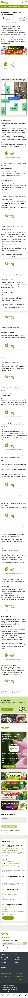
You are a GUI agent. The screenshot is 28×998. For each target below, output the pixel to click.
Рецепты (3, 962)
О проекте (17, 965)
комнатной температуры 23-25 (13, 761)
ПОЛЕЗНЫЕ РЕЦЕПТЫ (20, 979)
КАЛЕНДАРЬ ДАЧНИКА (6, 6)
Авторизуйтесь (5, 830)
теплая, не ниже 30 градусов (13, 763)
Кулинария (12, 865)
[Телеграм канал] (2, 937)
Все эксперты (7, 918)
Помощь (3, 965)
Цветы (21, 848)
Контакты (3, 967)
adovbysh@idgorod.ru (14, 674)
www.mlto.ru (17, 693)
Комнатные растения (7, 850)
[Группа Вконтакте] (5, 937)
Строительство (5, 865)
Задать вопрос (6, 709)
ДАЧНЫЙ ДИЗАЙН (19, 976)
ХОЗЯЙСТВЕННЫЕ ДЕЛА (6, 979)
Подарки (17, 959)
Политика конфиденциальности (9, 987)
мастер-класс (5, 727)
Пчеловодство (21, 866)
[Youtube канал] (7, 937)
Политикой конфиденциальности (12, 949)
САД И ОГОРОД (16, 6)
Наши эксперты (7, 841)
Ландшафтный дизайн (14, 848)
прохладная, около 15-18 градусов (14, 758)
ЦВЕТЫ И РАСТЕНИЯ (5, 976)
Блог (16, 954)
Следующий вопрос (9, 766)
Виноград (15, 850)
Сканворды (15, 991)
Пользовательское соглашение (9, 989)
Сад (3, 848)
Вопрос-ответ (4, 957)
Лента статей (4, 954)
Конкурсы (3, 959)
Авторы (17, 957)
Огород (6, 848)
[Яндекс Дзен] (9, 937)
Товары (17, 962)
